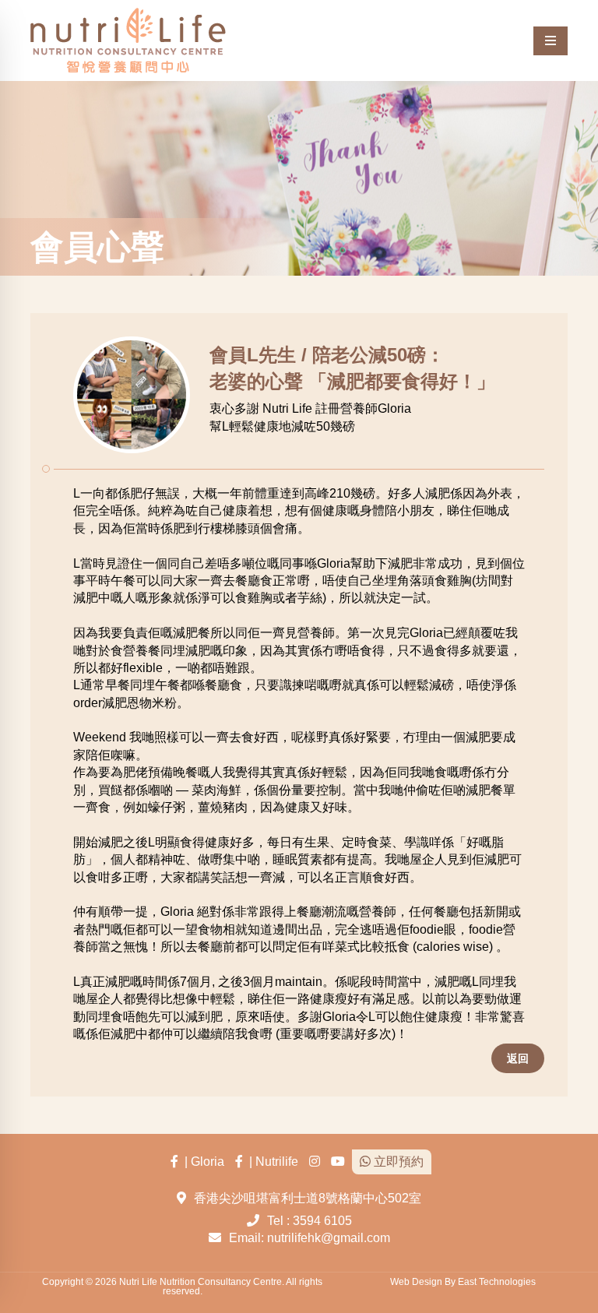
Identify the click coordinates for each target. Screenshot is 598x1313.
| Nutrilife (270, 1161)
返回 (518, 1058)
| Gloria (201, 1161)
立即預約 (397, 1161)
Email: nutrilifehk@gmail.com (309, 1237)
